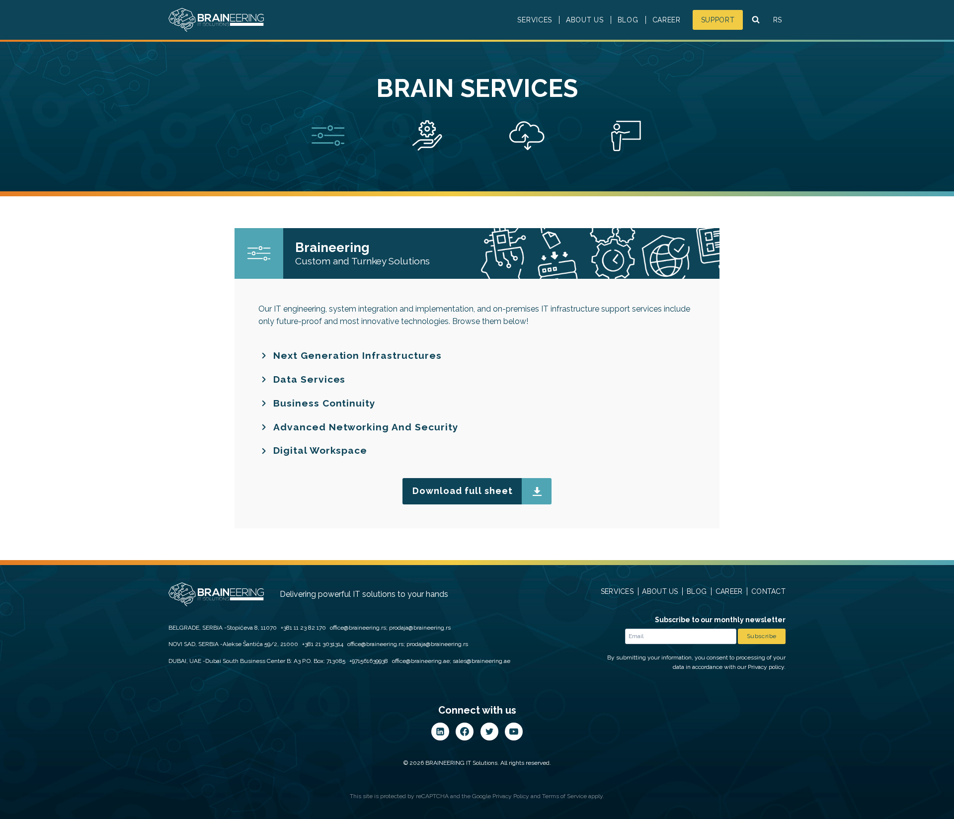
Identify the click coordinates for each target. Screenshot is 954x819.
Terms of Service (564, 796)
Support (718, 20)
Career (666, 20)
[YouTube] (514, 731)
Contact (768, 591)
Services (617, 591)
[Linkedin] (440, 731)
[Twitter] (489, 731)
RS (777, 20)
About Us (660, 591)
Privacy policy (766, 666)
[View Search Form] (756, 20)
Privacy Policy (510, 796)
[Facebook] (465, 731)
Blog (628, 20)
